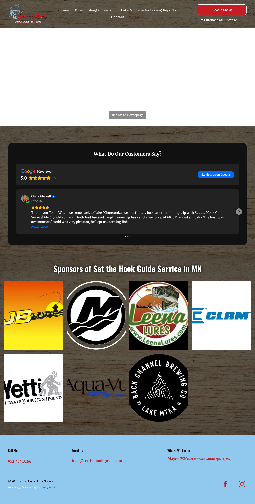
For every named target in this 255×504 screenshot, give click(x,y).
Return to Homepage (127, 115)
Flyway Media (48, 487)
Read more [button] (39, 226)
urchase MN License (221, 20)
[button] (16, 211)
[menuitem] (64, 10)
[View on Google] (25, 198)
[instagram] (242, 484)
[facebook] (225, 484)
